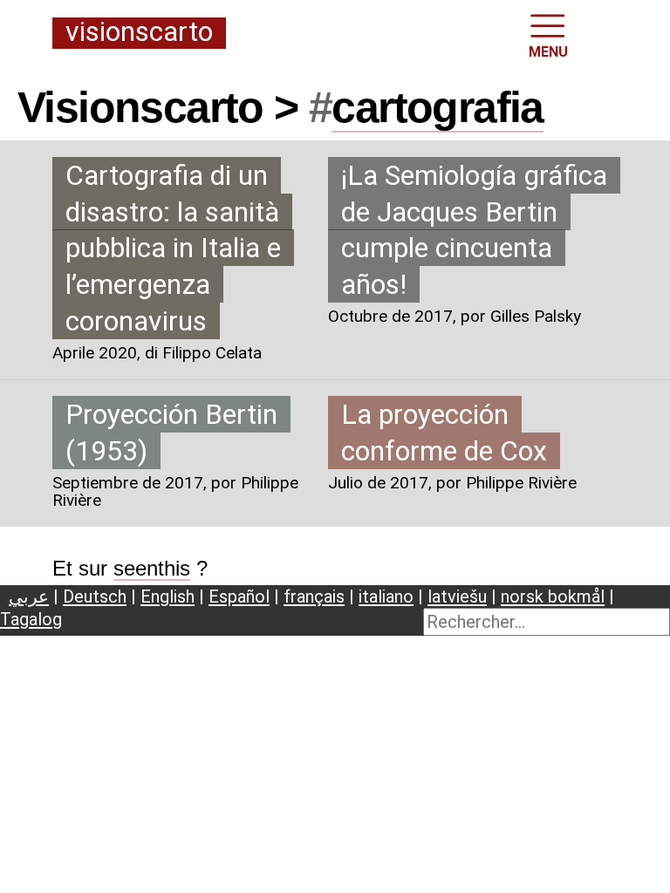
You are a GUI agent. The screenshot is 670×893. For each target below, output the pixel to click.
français (314, 596)
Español (239, 596)
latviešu (457, 596)
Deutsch (94, 596)
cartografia (437, 107)
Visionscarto (139, 32)
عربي (29, 596)
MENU (548, 52)
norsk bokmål (553, 596)
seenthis (151, 568)
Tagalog (31, 619)
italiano (386, 596)
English (167, 596)
